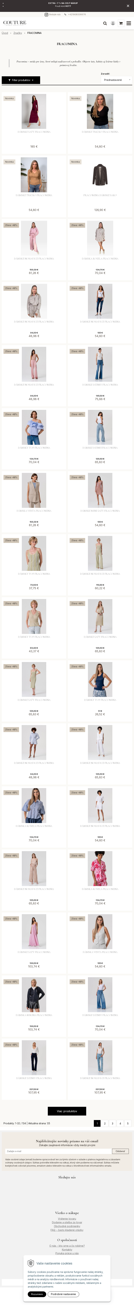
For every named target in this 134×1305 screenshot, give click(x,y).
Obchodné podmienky (67, 1226)
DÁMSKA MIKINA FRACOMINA (34, 1015)
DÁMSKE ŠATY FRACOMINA (34, 132)
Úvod (5, 32)
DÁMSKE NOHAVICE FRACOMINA (34, 258)
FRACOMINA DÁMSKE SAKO (100, 195)
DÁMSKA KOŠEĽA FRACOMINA (34, 826)
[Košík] (121, 23)
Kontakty (67, 1249)
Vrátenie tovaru (67, 1218)
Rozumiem (37, 1294)
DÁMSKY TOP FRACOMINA (34, 448)
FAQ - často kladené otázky (67, 1230)
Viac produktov (67, 1111)
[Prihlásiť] (113, 23)
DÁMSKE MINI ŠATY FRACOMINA (100, 511)
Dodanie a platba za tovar (67, 1222)
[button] (105, 23)
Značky (17, 32)
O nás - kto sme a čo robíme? (67, 1245)
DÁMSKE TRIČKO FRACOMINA (100, 132)
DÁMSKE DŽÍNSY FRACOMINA (100, 384)
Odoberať (120, 1151)
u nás (75, 1253)
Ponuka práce (63, 1253)
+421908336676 (77, 14)
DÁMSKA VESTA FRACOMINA (34, 511)
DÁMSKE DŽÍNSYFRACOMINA (100, 448)
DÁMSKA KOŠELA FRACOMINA (100, 258)
